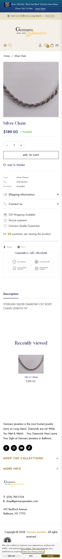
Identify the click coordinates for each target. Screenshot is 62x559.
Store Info (50, 15)
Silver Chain (31, 377)
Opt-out (11, 556)
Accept (50, 556)
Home (7, 56)
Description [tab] (10, 294)
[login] (39, 45)
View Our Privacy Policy (33, 551)
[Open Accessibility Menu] (7, 541)
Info (31, 556)
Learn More (40, 8)
